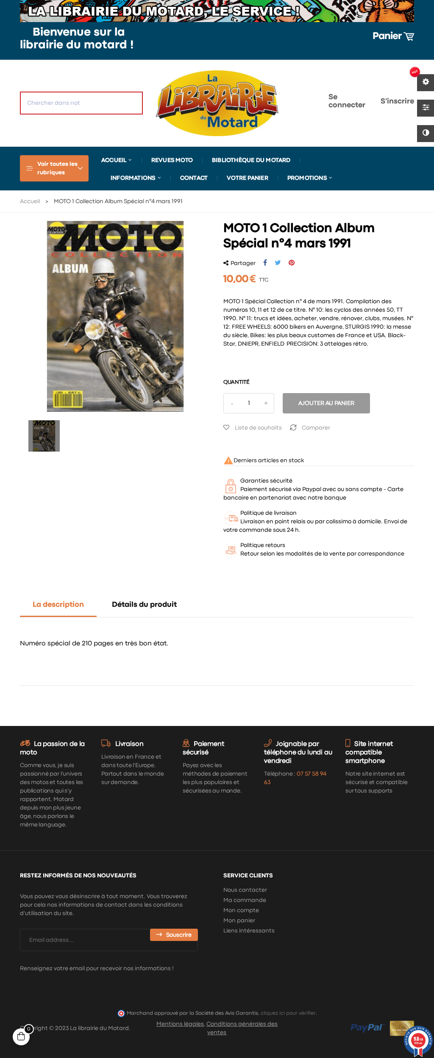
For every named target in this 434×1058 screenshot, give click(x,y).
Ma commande (244, 900)
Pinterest (292, 263)
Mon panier (239, 920)
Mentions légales (180, 1024)
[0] (295, 103)
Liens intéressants (249, 930)
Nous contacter (245, 890)
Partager (265, 263)
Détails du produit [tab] (144, 605)
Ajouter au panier (326, 403)
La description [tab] (58, 605)
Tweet (278, 263)
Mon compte (241, 910)
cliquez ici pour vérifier (288, 1013)
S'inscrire (397, 101)
